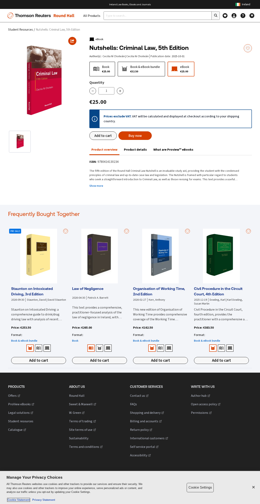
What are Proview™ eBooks (173, 149)
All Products (91, 16)
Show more (96, 186)
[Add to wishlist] (248, 48)
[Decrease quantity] (92, 91)
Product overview (104, 149)
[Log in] (234, 16)
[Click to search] (215, 16)
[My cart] (252, 16)
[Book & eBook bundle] (30, 348)
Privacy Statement (43, 499)
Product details (135, 149)
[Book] (38, 348)
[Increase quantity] (120, 91)
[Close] (253, 487)
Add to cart (103, 135)
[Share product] (72, 41)
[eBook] (47, 348)
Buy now (135, 135)
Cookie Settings (200, 487)
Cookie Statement (19, 499)
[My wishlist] (225, 16)
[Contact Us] (243, 16)
